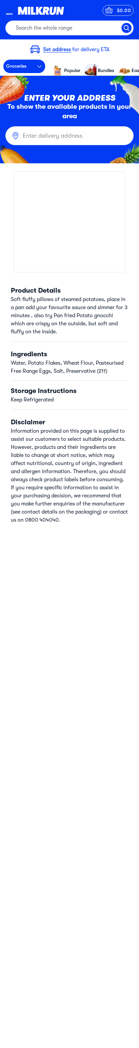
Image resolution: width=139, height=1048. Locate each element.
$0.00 (124, 10)
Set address (57, 49)
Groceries (16, 66)
